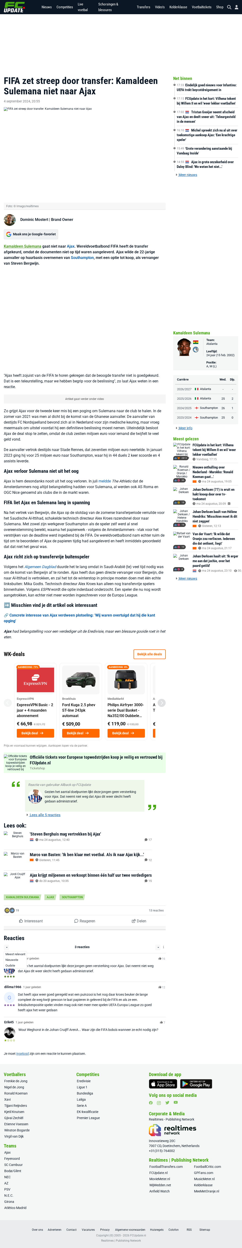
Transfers (143, 7)
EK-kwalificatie (87, 1112)
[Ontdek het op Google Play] (196, 1084)
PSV (7, 1189)
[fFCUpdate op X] (167, 1102)
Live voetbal (83, 7)
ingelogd (22, 1053)
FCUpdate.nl (158, 1173)
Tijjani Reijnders (15, 1106)
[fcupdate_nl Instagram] (159, 1103)
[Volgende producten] (162, 703)
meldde (105, 481)
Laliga (81, 1099)
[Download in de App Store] (163, 1084)
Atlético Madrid (15, 1208)
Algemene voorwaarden (130, 1229)
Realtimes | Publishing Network (121, 1240)
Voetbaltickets (202, 7)
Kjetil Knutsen (14, 1112)
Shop (219, 7)
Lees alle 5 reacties (44, 815)
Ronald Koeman (16, 1093)
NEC (7, 1177)
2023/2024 (184, 417)
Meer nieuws (187, 175)
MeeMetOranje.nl (206, 1191)
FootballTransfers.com (166, 1167)
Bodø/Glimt (12, 1171)
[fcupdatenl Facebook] (151, 1103)
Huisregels (157, 1229)
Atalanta (211, 344)
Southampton (82, 257)
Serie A (82, 1106)
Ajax (70, 246)
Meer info (185, 428)
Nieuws (47, 7)
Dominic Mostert (34, 219)
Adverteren (54, 1229)
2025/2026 (184, 398)
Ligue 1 (82, 1087)
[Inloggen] (234, 7)
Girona (9, 1202)
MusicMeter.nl (204, 1179)
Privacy (105, 1229)
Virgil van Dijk (14, 1136)
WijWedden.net (160, 1185)
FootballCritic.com (207, 1167)
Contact (71, 1229)
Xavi (7, 1099)
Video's (160, 7)
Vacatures (88, 1229)
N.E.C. (8, 1195)
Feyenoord (12, 1158)
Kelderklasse (178, 7)
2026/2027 (184, 389)
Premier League (88, 1118)
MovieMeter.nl (159, 1179)
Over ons (37, 1229)
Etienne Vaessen (16, 1124)
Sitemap (204, 1229)
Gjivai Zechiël (13, 1118)
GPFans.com (203, 1173)
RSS (189, 1229)
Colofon (174, 1229)
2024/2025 (184, 408)
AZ (6, 1183)
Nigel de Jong (14, 1087)
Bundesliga (85, 1093)
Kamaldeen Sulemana (22, 246)
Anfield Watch (159, 1191)
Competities (64, 7)
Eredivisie (84, 1081)
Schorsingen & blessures (108, 7)
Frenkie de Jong (15, 1081)
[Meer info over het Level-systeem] (164, 947)
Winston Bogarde (17, 1130)
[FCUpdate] (14, 7)
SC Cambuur (13, 1165)
